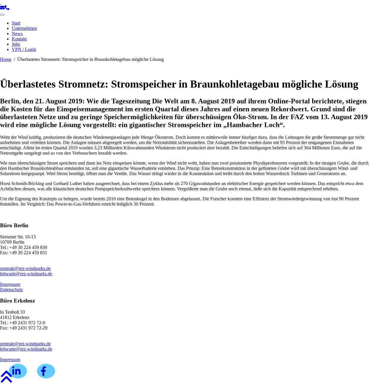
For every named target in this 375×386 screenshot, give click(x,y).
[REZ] (0, 2)
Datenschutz (11, 289)
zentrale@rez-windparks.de (25, 268)
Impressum (10, 284)
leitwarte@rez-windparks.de (26, 273)
